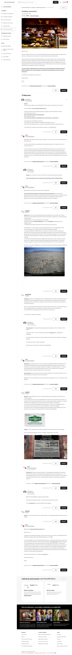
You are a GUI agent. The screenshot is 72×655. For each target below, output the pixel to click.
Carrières (58, 639)
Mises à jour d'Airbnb (7, 46)
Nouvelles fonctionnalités (61, 636)
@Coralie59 (26, 193)
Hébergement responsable (43, 643)
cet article (44, 554)
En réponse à (30, 172)
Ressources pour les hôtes (43, 639)
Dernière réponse (27, 595)
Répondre (64, 90)
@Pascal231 (31, 193)
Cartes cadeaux (60, 643)
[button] (66, 14)
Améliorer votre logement (8, 13)
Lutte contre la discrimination (26, 639)
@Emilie (26, 103)
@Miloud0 (45, 193)
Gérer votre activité (7, 19)
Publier (55, 2)
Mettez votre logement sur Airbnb (44, 634)
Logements (33, 7)
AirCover (23, 636)
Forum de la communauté (43, 641)
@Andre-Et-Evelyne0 (38, 193)
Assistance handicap (25, 641)
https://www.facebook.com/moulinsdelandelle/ (34, 114)
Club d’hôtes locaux (7, 59)
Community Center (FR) (26, 7)
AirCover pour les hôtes (42, 636)
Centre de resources (7, 53)
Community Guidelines (54, 161)
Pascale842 (32, 585)
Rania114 (54, 585)
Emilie (27, 15)
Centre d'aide (5, 56)
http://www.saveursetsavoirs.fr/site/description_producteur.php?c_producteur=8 (41, 117)
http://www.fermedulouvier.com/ (39, 108)
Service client (51, 590)
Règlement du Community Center (8, 50)
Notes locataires (29, 590)
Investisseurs (59, 641)
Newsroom (59, 634)
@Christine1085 (51, 193)
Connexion (65, 2)
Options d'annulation (25, 643)
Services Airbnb (6, 39)
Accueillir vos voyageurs (7, 16)
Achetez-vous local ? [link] (50, 7)
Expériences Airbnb (7, 36)
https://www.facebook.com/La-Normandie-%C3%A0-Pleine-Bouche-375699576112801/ (44, 178)
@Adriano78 (26, 298)
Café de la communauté (7, 29)
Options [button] (63, 7)
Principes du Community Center (38, 161)
